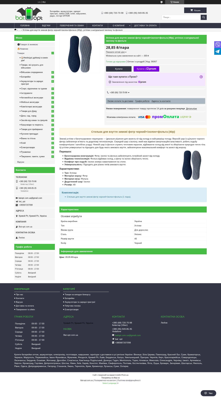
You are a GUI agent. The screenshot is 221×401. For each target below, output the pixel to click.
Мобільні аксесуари (30, 102)
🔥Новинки (22, 49)
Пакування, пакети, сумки (33, 156)
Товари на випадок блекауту (78, 294)
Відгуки (46, 25)
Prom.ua (124, 375)
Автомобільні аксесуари (32, 97)
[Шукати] (204, 17)
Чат (211, 393)
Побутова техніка (72, 306)
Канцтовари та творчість (32, 125)
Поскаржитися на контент (105, 380)
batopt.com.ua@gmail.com (30, 198)
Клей (23, 143)
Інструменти (26, 93)
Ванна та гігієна (28, 138)
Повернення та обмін (72, 25)
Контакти (97, 25)
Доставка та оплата (145, 25)
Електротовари (28, 147)
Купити (118, 69)
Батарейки (26, 77)
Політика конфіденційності (129, 380)
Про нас (19, 294)
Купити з (141, 69)
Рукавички (26, 152)
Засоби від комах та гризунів (34, 120)
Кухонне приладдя (29, 134)
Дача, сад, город (28, 116)
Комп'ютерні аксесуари (31, 107)
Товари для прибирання (32, 129)
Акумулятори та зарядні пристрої (80, 302)
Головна (25, 25)
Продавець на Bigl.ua (110, 378)
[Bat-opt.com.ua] (29, 21)
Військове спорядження (32, 72)
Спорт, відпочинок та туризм (34, 88)
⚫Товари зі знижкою (27, 44)
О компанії (118, 25)
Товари (20, 53)
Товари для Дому (29, 111)
